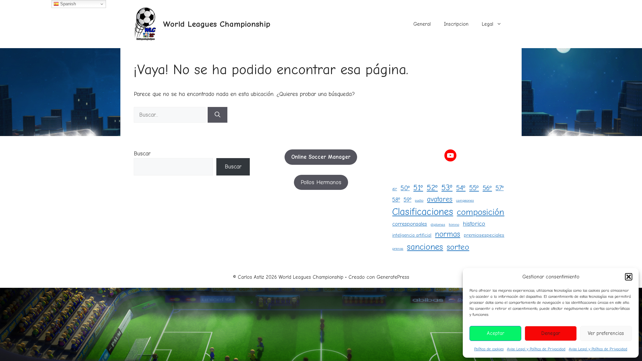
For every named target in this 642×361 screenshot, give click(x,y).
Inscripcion (456, 24)
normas (447, 234)
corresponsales (409, 224)
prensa (397, 248)
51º (418, 187)
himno (454, 224)
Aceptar (495, 333)
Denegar (550, 333)
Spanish (67, 3)
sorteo (458, 247)
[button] (628, 276)
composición (480, 212)
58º (396, 199)
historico (474, 223)
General (422, 24)
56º (487, 188)
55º (474, 188)
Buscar (142, 153)
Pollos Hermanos (321, 182)
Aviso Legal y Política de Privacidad (536, 349)
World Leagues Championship (216, 24)
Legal (487, 24)
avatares (439, 199)
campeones (465, 200)
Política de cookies (489, 349)
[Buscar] (217, 115)
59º (407, 199)
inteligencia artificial (411, 235)
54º (460, 188)
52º (432, 187)
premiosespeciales (484, 235)
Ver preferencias (606, 333)
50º (405, 188)
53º (446, 187)
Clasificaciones (422, 211)
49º (394, 189)
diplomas (438, 224)
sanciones (425, 247)
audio (419, 200)
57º (500, 188)
